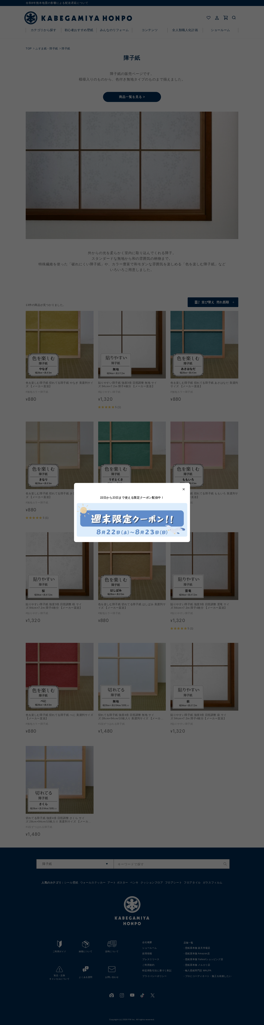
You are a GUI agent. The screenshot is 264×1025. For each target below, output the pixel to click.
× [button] (183, 489)
